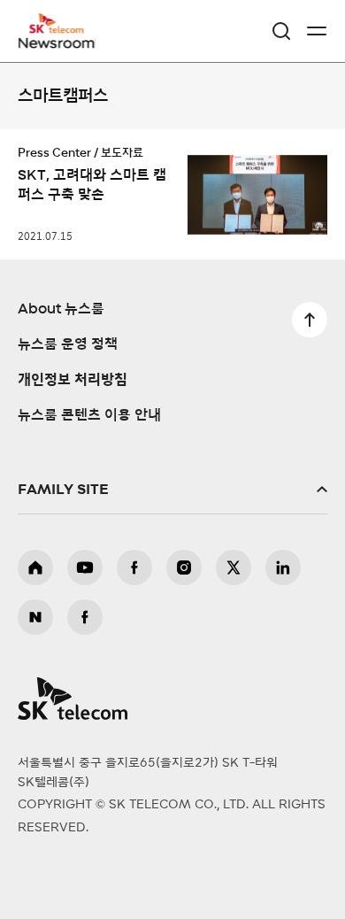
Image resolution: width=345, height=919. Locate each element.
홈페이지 (35, 567)
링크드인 (283, 567)
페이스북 (134, 567)
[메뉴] (316, 31)
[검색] (281, 31)
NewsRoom (57, 42)
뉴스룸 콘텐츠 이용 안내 (89, 415)
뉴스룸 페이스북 (85, 617)
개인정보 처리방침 (72, 380)
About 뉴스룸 (61, 309)
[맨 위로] (309, 319)
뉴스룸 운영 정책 (68, 344)
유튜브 (85, 567)
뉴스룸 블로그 (35, 617)
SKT (62, 31)
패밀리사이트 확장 (172, 489)
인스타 (184, 567)
